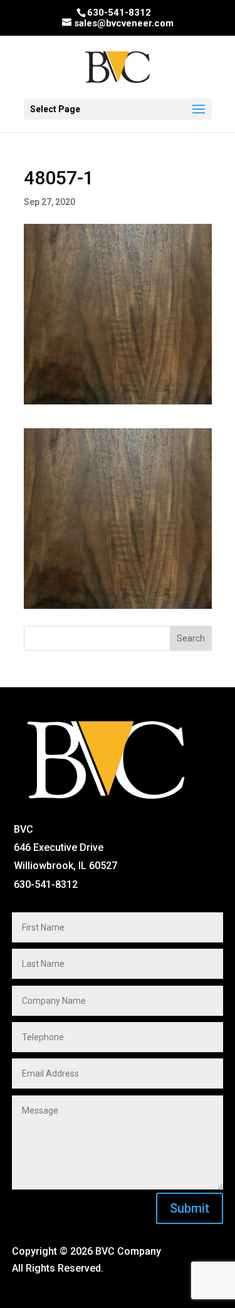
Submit (189, 1208)
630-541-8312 (119, 12)
